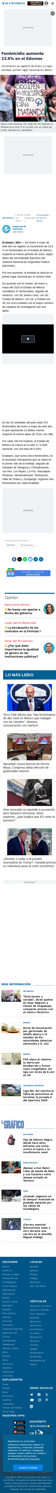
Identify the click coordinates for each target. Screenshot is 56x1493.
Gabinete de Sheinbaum (9, 1292)
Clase (5, 1384)
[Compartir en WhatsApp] (25, 559)
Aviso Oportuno (38, 1314)
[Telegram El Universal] (31, 1394)
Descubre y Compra (40, 1306)
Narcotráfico (9, 1313)
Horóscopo (35, 1356)
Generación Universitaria (36, 1327)
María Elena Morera (17, 604)
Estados (6, 1309)
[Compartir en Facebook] (14, 559)
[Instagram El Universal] (39, 1400)
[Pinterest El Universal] (46, 1400)
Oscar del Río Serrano (19, 640)
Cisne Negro (8, 1411)
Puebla (33, 1274)
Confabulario (9, 1340)
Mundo (6, 1297)
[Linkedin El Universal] (31, 1406)
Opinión (11, 597)
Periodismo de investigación (10, 1280)
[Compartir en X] (19, 559)
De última (7, 1364)
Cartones (7, 1321)
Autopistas (8, 1371)
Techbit (6, 1356)
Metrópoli (8, 218)
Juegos (33, 1349)
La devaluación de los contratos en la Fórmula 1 (23, 629)
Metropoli (7, 1305)
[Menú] (52, 3)
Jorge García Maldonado (20, 622)
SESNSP (11, 545)
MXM (4, 1352)
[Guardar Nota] (41, 559)
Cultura (6, 1336)
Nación (6, 1266)
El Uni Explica (9, 1286)
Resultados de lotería (37, 1362)
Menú (5, 1360)
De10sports (36, 1337)
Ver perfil (18, 232)
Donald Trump (9, 1301)
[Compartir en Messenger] (30, 559)
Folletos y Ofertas (39, 1310)
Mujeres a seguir (11, 1274)
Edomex (34, 1266)
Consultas (7, 1375)
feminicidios (27, 545)
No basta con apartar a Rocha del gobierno (22, 611)
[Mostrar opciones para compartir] (53, 13)
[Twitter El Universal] (46, 1394)
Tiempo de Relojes (12, 1407)
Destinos (7, 1368)
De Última (7, 1396)
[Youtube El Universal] (32, 1400)
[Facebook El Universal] (38, 1394)
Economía (7, 1325)
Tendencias (8, 1344)
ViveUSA (34, 1345)
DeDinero (35, 1341)
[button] (35, 3)
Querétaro (35, 1282)
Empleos (34, 1317)
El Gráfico (35, 1333)
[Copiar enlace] (35, 559)
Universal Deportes (12, 1329)
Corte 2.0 (7, 1270)
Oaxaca (34, 1270)
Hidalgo (34, 1278)
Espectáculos (9, 1333)
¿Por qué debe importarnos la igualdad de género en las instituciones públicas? (22, 651)
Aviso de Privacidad (29, 1459)
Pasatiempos (37, 1352)
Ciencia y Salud (10, 1348)
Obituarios (35, 1321)
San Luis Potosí (38, 1286)
